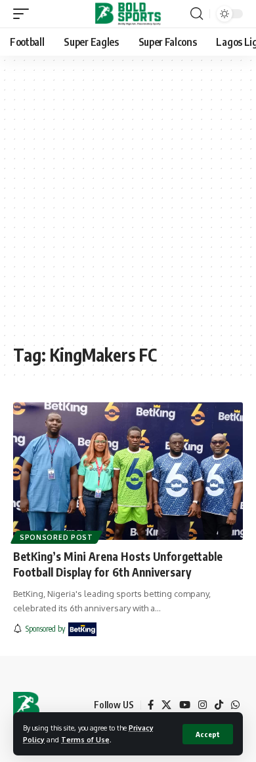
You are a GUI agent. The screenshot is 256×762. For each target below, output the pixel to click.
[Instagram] (202, 705)
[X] (166, 705)
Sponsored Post (56, 537)
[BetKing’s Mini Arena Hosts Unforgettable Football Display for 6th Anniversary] (128, 471)
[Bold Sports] (128, 14)
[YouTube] (185, 705)
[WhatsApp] (235, 705)
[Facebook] (150, 705)
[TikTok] (218, 705)
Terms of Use (85, 739)
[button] (207, 734)
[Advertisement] (128, 206)
